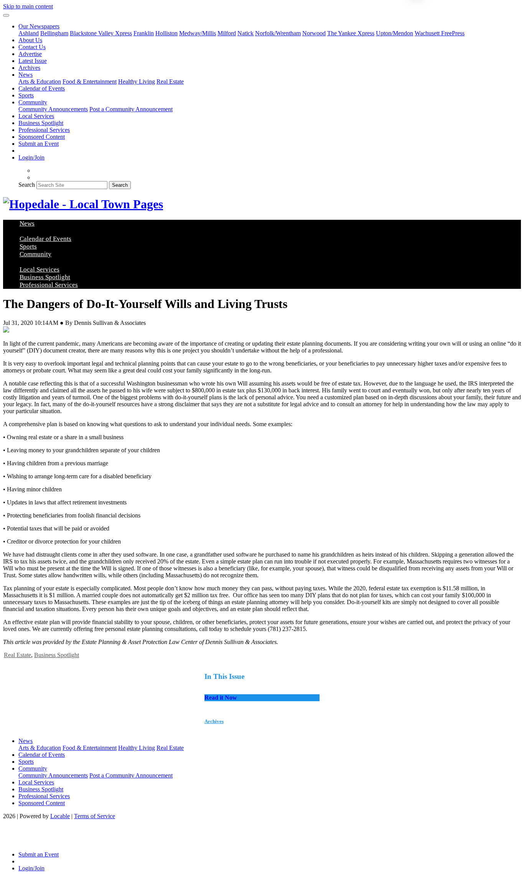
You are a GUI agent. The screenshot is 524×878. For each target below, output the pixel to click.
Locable (60, 816)
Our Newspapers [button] (38, 26)
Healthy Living (136, 81)
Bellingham (54, 33)
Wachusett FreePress (440, 33)
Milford (227, 33)
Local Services (36, 116)
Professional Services (44, 130)
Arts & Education (39, 81)
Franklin (143, 33)
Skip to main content (28, 6)
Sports (26, 95)
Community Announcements (53, 109)
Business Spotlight (40, 123)
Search (26, 184)
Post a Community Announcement (131, 109)
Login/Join (31, 157)
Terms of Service (94, 816)
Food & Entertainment (90, 81)
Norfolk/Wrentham (278, 33)
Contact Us (32, 47)
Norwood (314, 33)
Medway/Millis (197, 33)
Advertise (30, 54)
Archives (29, 67)
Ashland (28, 33)
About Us (30, 40)
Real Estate (170, 81)
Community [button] (32, 102)
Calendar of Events (41, 88)
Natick (245, 33)
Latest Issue (32, 61)
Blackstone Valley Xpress (101, 33)
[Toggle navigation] (6, 15)
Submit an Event (38, 143)
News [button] (25, 74)
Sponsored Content (41, 136)
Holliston (166, 33)
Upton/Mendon (394, 33)
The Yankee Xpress (350, 33)
